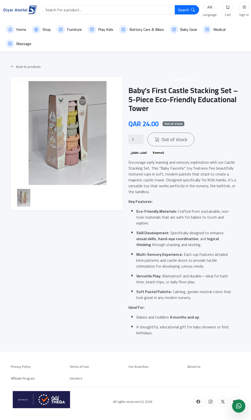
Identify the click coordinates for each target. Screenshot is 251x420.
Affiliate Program (23, 378)
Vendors (76, 378)
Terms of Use (79, 366)
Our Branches (138, 366)
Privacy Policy (21, 366)
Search (184, 9)
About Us (194, 366)
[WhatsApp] (238, 406)
